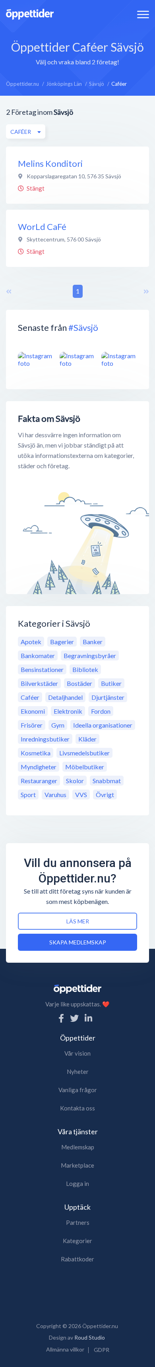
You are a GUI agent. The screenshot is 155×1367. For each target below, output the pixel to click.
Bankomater (38, 655)
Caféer (30, 697)
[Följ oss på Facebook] (61, 1018)
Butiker (111, 683)
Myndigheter (38, 766)
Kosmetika (35, 753)
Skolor (75, 780)
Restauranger (39, 780)
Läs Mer (77, 921)
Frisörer (32, 725)
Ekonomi (33, 711)
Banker (93, 641)
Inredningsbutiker (45, 739)
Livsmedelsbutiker (84, 753)
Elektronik (68, 711)
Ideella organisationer (102, 725)
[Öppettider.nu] (30, 13)
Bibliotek (85, 669)
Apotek (31, 641)
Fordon (100, 711)
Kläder (87, 739)
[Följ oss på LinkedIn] (88, 1018)
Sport (28, 794)
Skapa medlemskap (77, 942)
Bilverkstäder (39, 683)
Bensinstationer (42, 669)
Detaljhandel (65, 697)
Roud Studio (89, 1337)
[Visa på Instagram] (36, 359)
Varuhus (55, 794)
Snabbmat (107, 780)
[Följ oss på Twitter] (74, 1018)
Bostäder (79, 683)
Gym (57, 725)
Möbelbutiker (84, 766)
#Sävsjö (83, 327)
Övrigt (105, 794)
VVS (81, 794)
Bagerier (62, 641)
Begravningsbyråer (90, 655)
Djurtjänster (107, 697)
